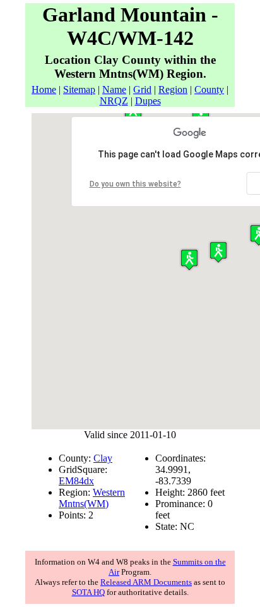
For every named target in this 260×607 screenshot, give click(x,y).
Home (44, 89)
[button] (218, 252)
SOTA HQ (88, 592)
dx (89, 480)
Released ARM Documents (146, 582)
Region (172, 89)
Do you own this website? (135, 184)
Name (114, 89)
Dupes (148, 100)
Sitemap (79, 89)
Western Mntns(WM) (92, 498)
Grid (142, 89)
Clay (102, 458)
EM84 (71, 480)
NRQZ (114, 100)
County (209, 89)
